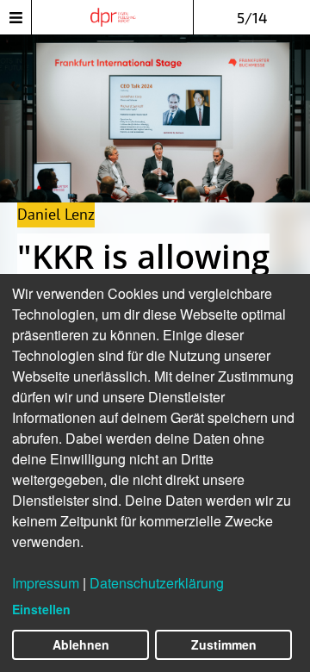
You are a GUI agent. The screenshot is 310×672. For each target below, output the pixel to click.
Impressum (45, 583)
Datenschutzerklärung (157, 583)
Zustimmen (224, 644)
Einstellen (41, 609)
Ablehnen (81, 644)
